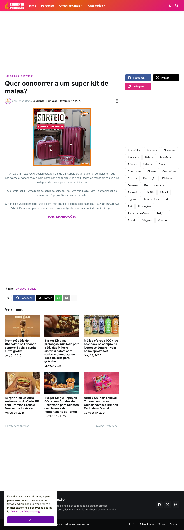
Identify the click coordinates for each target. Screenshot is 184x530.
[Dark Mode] (170, 6)
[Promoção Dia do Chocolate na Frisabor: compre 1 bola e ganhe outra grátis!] (22, 326)
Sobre (161, 524)
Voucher (163, 220)
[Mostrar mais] (74, 298)
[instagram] (176, 504)
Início (132, 524)
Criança (132, 178)
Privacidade (147, 524)
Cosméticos (169, 171)
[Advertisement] (92, 43)
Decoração (149, 178)
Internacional (151, 199)
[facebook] (159, 504)
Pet (130, 206)
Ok (30, 519)
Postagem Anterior (18, 425)
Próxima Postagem (106, 425)
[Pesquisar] (176, 6)
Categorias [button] (95, 5)
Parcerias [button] (47, 5)
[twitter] (167, 504)
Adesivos (152, 150)
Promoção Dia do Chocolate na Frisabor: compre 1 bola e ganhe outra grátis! (21, 346)
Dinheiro (167, 178)
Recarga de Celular (139, 213)
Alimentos (169, 150)
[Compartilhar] (116, 101)
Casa (162, 164)
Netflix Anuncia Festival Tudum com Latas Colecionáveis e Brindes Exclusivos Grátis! (101, 403)
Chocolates (134, 171)
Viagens (147, 220)
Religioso (162, 213)
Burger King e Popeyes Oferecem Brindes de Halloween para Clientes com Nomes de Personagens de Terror (61, 404)
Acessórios (134, 150)
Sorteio (32, 288)
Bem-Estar (165, 157)
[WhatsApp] (58, 298)
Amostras (133, 157)
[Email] (66, 298)
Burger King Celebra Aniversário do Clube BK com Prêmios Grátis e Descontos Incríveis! (22, 403)
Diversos (28, 76)
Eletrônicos (134, 192)
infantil (164, 192)
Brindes (132, 164)
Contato (174, 524)
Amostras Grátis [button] (69, 5)
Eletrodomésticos (154, 185)
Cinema (151, 171)
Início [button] (32, 5)
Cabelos (148, 164)
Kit (167, 199)
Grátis (150, 192)
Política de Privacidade (24, 511)
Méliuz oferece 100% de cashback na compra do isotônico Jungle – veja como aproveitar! (101, 346)
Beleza (149, 157)
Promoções (144, 206)
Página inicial (12, 76)
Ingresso (133, 199)
